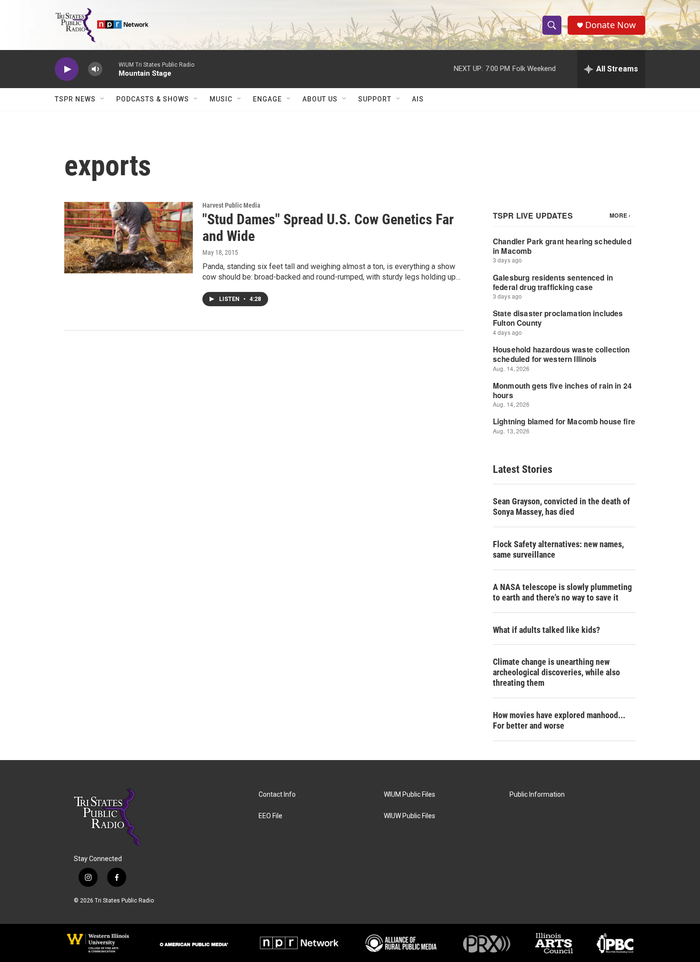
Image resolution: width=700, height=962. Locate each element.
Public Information (537, 794)
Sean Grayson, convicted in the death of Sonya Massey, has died (561, 506)
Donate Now (610, 25)
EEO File (270, 816)
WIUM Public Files (409, 794)
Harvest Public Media (231, 205)
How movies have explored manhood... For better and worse (559, 720)
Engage (267, 99)
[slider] (110, 69)
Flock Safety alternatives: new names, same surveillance (558, 549)
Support (374, 99)
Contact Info (277, 794)
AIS (418, 99)
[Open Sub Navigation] (103, 99)
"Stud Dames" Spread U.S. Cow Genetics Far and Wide (328, 227)
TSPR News (75, 99)
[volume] (95, 69)
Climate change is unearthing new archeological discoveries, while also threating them (556, 672)
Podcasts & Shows (152, 99)
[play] (66, 69)
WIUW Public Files (409, 816)
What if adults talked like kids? (546, 630)
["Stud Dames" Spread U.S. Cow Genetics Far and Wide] (128, 237)
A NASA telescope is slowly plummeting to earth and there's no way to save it (562, 592)
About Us (320, 99)
